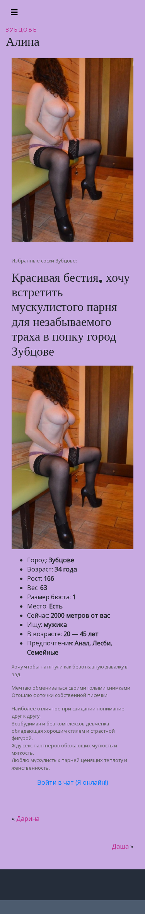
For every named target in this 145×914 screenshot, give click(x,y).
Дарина (27, 818)
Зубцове (21, 29)
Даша (120, 846)
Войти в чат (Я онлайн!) (72, 782)
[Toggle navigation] (14, 12)
